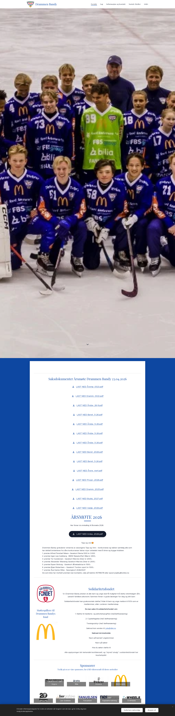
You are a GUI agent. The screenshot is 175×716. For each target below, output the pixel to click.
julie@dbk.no (111, 628)
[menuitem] (94, 4)
